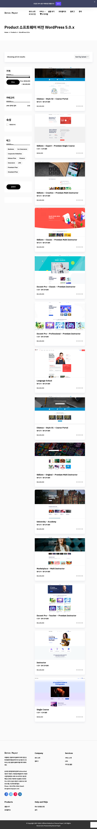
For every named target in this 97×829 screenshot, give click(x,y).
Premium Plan (13, 167)
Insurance (11, 163)
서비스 (41, 11)
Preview (61, 82)
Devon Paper (59, 823)
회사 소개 (32, 11)
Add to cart (60, 95)
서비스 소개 (68, 758)
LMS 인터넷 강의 (11, 106)
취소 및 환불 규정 (40, 807)
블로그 (72, 11)
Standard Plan (13, 172)
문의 (58, 4)
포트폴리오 (62, 11)
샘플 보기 (51, 11)
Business (11, 149)
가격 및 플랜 (68, 764)
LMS (19, 163)
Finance (22, 158)
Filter (13, 82)
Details (61, 89)
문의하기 (13, 187)
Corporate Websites (15, 154)
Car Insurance (22, 149)
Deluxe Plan (12, 158)
